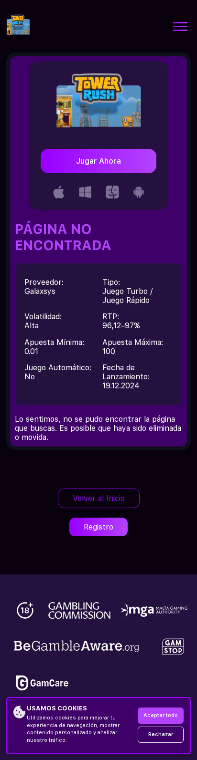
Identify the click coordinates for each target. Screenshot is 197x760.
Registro (98, 526)
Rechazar (160, 734)
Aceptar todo (160, 715)
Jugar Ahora (98, 161)
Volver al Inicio (99, 498)
